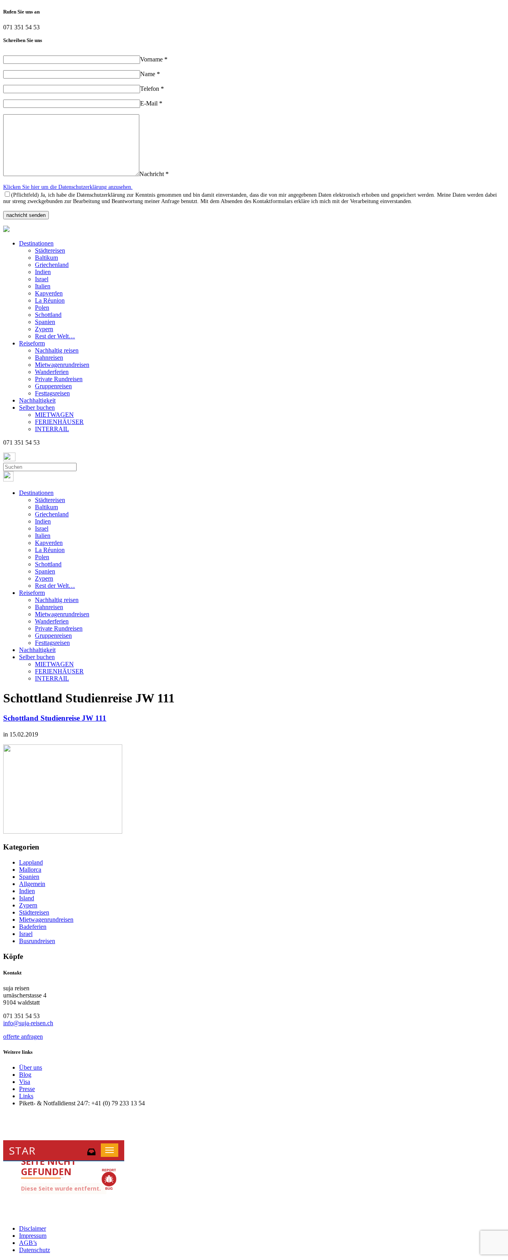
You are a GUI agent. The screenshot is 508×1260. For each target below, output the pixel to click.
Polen (42, 307)
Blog (25, 1074)
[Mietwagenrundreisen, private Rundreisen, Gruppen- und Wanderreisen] (6, 229)
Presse (27, 1088)
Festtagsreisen (52, 393)
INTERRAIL (52, 429)
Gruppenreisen (53, 386)
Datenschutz (34, 1250)
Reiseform (32, 343)
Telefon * (152, 88)
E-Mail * (151, 103)
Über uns (30, 1067)
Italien (42, 286)
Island (26, 898)
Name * (150, 74)
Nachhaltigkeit (37, 400)
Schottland (48, 314)
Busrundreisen (37, 941)
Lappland (31, 862)
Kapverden (49, 293)
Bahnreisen (49, 357)
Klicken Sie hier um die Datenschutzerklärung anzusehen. (68, 187)
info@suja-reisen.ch (28, 1023)
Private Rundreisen (59, 379)
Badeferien (32, 926)
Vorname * (153, 59)
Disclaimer (32, 1228)
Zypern (44, 329)
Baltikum (46, 257)
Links (26, 1096)
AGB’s (28, 1242)
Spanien (45, 321)
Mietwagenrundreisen (62, 364)
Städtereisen (50, 250)
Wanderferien (52, 371)
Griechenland (52, 264)
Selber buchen (37, 407)
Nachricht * (154, 174)
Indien (43, 271)
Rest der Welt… (55, 336)
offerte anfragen (23, 1036)
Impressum (32, 1235)
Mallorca (30, 869)
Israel (41, 279)
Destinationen (36, 243)
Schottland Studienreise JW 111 (54, 718)
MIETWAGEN (54, 414)
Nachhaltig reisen (57, 350)
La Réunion (50, 300)
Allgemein (32, 883)
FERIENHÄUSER (59, 421)
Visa (24, 1081)
